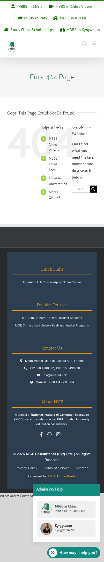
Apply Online (63, 282)
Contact (77, 282)
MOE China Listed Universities (36, 325)
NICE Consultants (62, 476)
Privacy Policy (26, 468)
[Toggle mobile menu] (94, 43)
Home (26, 282)
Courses (48, 282)
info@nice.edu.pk (55, 375)
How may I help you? (78, 553)
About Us (36, 282)
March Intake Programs (73, 325)
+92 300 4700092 (42, 368)
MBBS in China (32, 318)
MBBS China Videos (54, 144)
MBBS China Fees (53, 164)
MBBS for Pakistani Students (62, 318)
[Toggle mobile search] (84, 43)
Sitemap (82, 468)
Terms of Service (56, 468)
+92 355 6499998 (68, 368)
